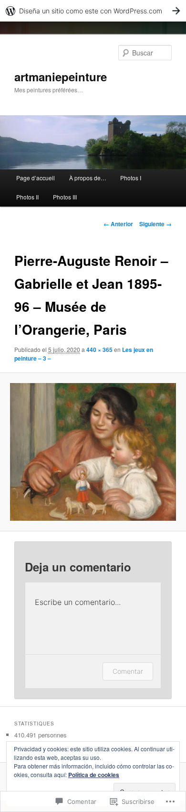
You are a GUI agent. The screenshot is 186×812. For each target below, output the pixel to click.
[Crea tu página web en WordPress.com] (93, 11)
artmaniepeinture (60, 76)
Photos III (65, 197)
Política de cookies (93, 774)
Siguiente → (155, 223)
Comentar (128, 671)
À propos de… (87, 178)
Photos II (27, 197)
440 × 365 (99, 349)
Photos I (130, 178)
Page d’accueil (35, 178)
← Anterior (118, 223)
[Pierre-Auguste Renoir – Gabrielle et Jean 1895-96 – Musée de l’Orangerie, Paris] (93, 452)
